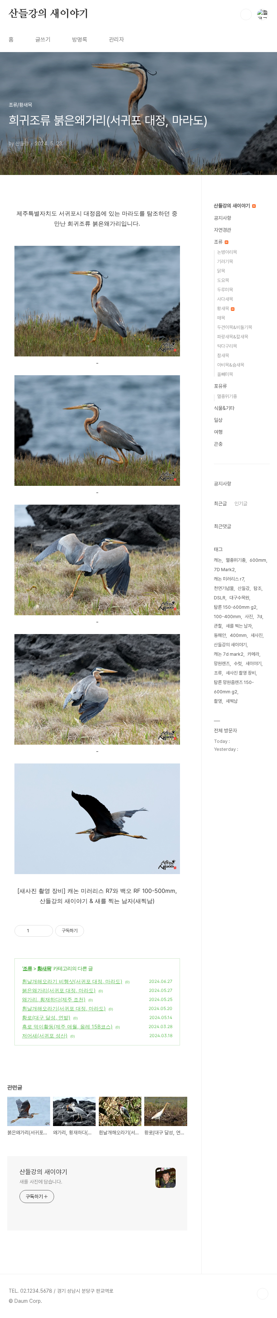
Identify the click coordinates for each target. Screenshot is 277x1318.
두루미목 (225, 289)
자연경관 (222, 230)
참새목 (223, 355)
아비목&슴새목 (230, 365)
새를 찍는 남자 (239, 626)
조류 (27, 968)
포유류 (220, 386)
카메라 (253, 654)
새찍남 (232, 701)
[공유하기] (35, 930)
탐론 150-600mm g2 (235, 607)
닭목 (221, 271)
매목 (221, 318)
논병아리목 (227, 252)
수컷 (238, 663)
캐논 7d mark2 (228, 654)
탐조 (257, 588)
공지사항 (222, 218)
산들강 (244, 588)
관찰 (218, 626)
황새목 (44, 968)
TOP (262, 1294)
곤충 (218, 444)
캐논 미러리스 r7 (229, 579)
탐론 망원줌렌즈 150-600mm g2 (234, 687)
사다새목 (225, 299)
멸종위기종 (227, 396)
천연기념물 (224, 588)
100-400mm (227, 616)
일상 (218, 420)
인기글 (240, 503)
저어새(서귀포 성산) (44, 1035)
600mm (258, 560)
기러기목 (225, 261)
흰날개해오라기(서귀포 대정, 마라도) (64, 1008)
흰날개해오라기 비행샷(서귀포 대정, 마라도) (72, 981)
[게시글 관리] (44, 930)
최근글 (220, 503)
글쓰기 (42, 39)
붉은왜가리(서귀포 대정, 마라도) (59, 990)
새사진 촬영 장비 (241, 673)
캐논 (218, 560)
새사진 (257, 635)
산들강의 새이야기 (49, 14)
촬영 (218, 701)
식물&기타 (224, 408)
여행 (218, 432)
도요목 (223, 280)
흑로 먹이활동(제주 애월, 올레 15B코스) (67, 1026)
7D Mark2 (224, 569)
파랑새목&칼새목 (232, 336)
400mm (238, 635)
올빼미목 (225, 374)
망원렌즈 (222, 663)
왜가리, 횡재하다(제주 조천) (53, 999)
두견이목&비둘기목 (234, 327)
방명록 (79, 39)
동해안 (220, 635)
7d (259, 616)
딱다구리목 (227, 346)
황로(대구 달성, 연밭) (46, 1017)
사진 (249, 616)
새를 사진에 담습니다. (40, 1182)
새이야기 (253, 663)
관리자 (116, 39)
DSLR (219, 597)
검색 (246, 14)
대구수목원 (239, 597)
